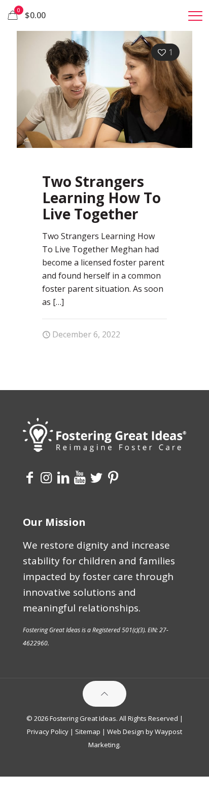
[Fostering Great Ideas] (104, 15)
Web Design (125, 731)
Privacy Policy (47, 731)
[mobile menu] (195, 15)
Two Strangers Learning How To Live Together (101, 197)
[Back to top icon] (104, 694)
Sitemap (87, 731)
